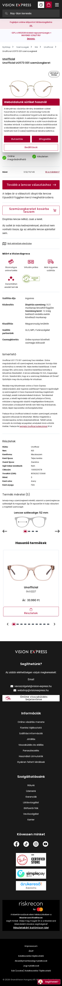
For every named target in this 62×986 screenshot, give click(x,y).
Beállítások (31, 147)
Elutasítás (17, 139)
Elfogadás (45, 139)
